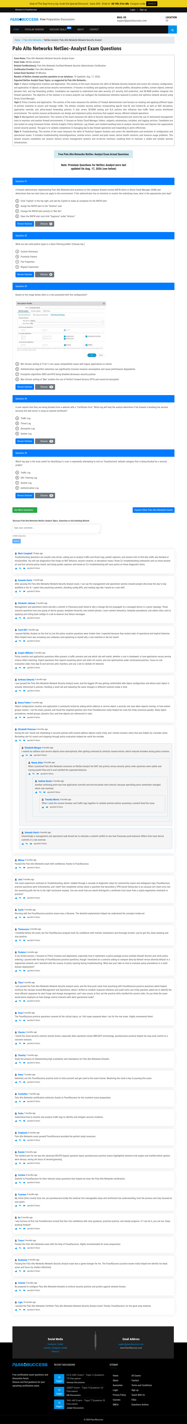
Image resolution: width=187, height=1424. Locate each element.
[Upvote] (16, 568)
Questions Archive (140, 1404)
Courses (116, 1399)
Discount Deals (60, 29)
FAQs (133, 1399)
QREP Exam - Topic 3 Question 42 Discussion (84, 1389)
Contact (94, 29)
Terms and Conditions (141, 1385)
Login (132, 9)
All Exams (136, 1375)
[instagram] (165, 10)
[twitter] (157, 10)
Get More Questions (24, 510)
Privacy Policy (119, 1395)
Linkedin (47, 1348)
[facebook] (153, 10)
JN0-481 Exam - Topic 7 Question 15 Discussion (85, 1402)
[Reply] (20, 568)
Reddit (64, 1348)
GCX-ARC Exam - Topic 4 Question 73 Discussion (85, 1376)
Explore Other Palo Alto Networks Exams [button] (154, 510)
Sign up (143, 9)
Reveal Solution (24, 223)
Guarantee (118, 1385)
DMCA (115, 1404)
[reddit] (169, 10)
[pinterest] (173, 10)
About (80, 29)
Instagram (56, 1348)
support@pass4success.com (132, 20)
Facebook (51, 1344)
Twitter (60, 1344)
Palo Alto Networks (32, 40)
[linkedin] (161, 10)
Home (16, 29)
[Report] (24, 568)
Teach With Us (138, 1395)
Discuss (45, 223)
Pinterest (55, 1351)
